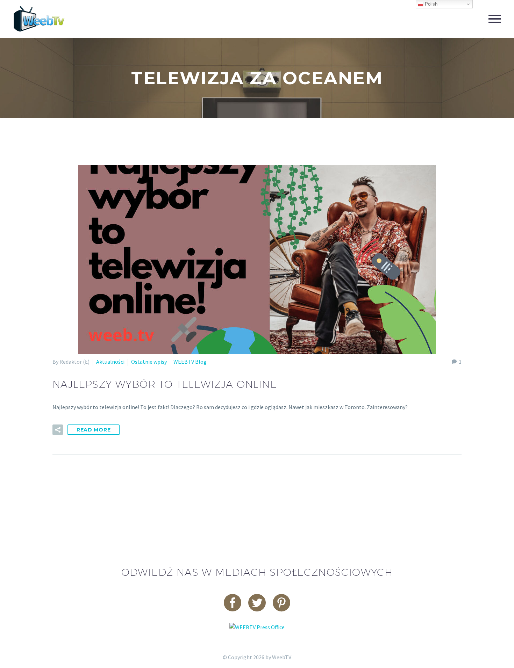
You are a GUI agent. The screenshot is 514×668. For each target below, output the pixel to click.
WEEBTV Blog (190, 361)
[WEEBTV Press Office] (257, 626)
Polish (430, 4)
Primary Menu (494, 19)
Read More (93, 430)
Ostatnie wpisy (149, 361)
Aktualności (110, 361)
